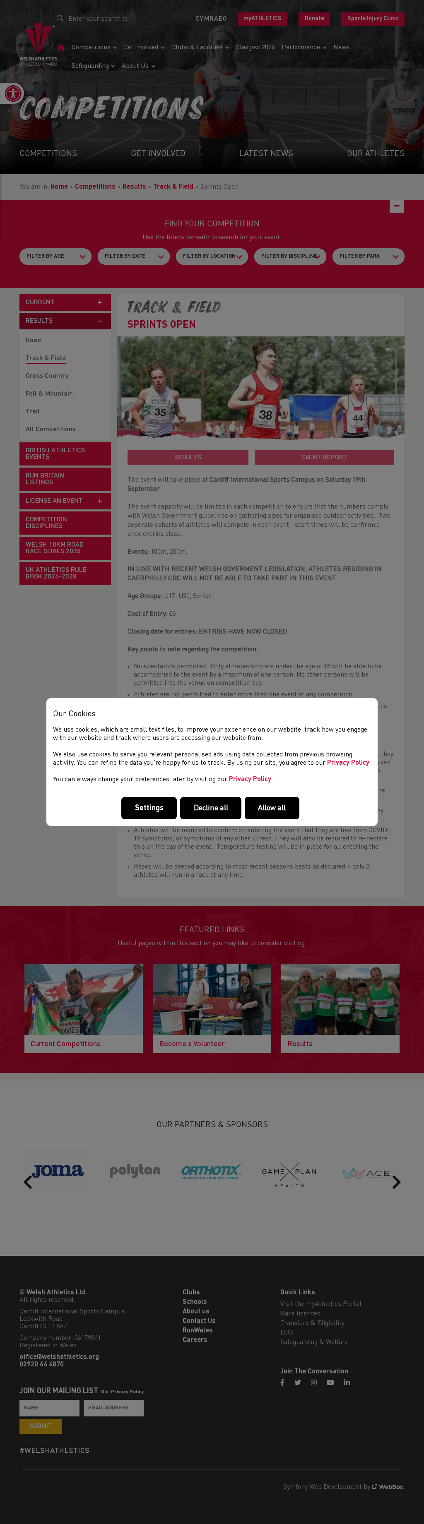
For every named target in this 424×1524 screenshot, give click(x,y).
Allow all (272, 808)
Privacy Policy (348, 763)
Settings (149, 808)
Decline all (211, 808)
